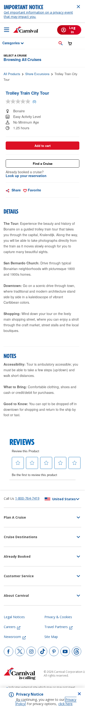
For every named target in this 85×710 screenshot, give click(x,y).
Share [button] (16, 190)
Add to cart (42, 145)
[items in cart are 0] (70, 43)
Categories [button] (8, 42)
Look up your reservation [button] (26, 175)
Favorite (34, 190)
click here (65, 704)
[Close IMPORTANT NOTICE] (78, 6)
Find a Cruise (42, 163)
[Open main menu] (6, 29)
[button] (60, 43)
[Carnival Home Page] (25, 29)
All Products (12, 74)
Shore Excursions (37, 74)
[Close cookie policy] (79, 694)
